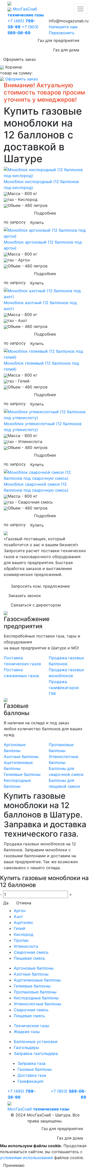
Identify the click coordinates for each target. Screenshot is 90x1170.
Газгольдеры (26, 1047)
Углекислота (26, 946)
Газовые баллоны (35, 1069)
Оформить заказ (19, 59)
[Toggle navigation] (81, 9)
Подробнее (45, 213)
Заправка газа (32, 1063)
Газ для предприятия (58, 40)
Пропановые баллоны (35, 991)
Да (5, 902)
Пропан (21, 940)
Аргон (20, 910)
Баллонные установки (36, 1041)
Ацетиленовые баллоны (37, 980)
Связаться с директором (36, 604)
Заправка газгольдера (36, 1053)
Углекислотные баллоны (37, 1003)
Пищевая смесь (29, 958)
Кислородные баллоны (36, 997)
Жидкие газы (27, 1031)
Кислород (23, 934)
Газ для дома (66, 49)
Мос (38, 1109)
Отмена (23, 902)
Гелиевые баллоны (22, 774)
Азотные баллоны (21, 756)
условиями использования (26, 1157)
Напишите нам (63, 26)
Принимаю (13, 1165)
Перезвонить (61, 32)
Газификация (30, 1081)
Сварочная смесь (31, 952)
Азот (18, 916)
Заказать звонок (24, 595)
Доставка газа (32, 1075)
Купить (37, 222)
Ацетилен (23, 922)
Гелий (19, 928)
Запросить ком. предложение (40, 586)
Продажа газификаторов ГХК (64, 687)
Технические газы (31, 1025)
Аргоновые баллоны (34, 968)
